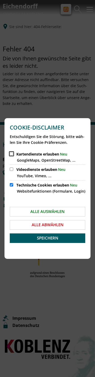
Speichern (47, 238)
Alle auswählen (47, 211)
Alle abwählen (48, 224)
